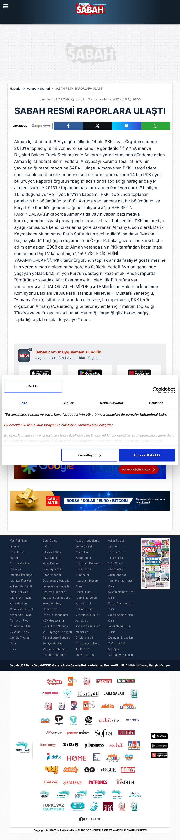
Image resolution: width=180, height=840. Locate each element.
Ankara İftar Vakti (21, 586)
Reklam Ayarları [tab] (112, 403)
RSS (46, 665)
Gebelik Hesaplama (56, 614)
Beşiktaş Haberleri (55, 592)
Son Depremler (52, 569)
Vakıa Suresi (116, 540)
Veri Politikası (18, 540)
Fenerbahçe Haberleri (57, 586)
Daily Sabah (34, 665)
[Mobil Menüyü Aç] (6, 6)
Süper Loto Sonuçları (56, 626)
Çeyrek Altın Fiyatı (22, 609)
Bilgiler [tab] (68, 403)
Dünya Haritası (84, 654)
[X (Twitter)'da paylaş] (97, 126)
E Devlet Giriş (52, 552)
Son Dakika (17, 552)
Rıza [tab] (23, 403)
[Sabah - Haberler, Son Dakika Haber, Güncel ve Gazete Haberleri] (90, 9)
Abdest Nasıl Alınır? (88, 626)
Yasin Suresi (83, 552)
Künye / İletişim (149, 665)
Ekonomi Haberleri (55, 654)
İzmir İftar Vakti (19, 592)
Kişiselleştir (87, 455)
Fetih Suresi (83, 603)
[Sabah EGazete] (155, 598)
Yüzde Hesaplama (87, 540)
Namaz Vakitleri (20, 563)
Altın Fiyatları (18, 603)
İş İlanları (15, 546)
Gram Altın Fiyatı (21, 597)
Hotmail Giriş (83, 609)
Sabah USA (18, 665)
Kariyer (165, 665)
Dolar (13, 643)
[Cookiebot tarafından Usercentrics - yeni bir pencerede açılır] (156, 390)
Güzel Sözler (83, 569)
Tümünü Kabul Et (146, 455)
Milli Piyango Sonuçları (57, 632)
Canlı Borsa (50, 540)
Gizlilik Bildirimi (126, 665)
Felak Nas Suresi (86, 597)
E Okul (47, 546)
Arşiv (66, 665)
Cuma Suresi (83, 546)
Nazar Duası (83, 592)
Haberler (16, 88)
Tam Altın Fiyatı (20, 620)
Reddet (33, 386)
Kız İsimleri (82, 649)
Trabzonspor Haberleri (57, 597)
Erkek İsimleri (84, 637)
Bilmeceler (82, 575)
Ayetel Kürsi (83, 557)
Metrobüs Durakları (87, 614)
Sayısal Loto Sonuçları (57, 637)
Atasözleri (81, 632)
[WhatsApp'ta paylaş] (155, 126)
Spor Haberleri (52, 575)
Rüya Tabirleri (51, 557)
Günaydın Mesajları (120, 637)
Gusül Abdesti (117, 575)
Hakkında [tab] (156, 403)
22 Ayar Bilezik (19, 632)
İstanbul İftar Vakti (21, 580)
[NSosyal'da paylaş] (126, 126)
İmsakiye (16, 569)
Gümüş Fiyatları (20, 637)
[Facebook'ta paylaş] (68, 126)
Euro (13, 649)
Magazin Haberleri (55, 649)
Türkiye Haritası (53, 643)
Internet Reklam (103, 665)
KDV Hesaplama (53, 620)
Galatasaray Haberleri (57, 580)
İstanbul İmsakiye (21, 575)
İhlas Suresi (115, 557)
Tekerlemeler (116, 552)
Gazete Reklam (81, 665)
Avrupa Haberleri (38, 88)
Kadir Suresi (116, 569)
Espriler (113, 546)
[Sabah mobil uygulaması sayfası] (25, 354)
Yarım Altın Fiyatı (21, 614)
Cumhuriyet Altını (21, 626)
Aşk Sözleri (82, 620)
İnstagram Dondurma (89, 563)
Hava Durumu (51, 563)
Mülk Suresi (115, 563)
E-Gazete (55, 665)
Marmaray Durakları (120, 654)
